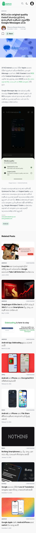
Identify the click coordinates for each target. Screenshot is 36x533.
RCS (32, 73)
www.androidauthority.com (9, 217)
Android (5, 224)
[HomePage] (7, 3)
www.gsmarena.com (7, 218)
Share (11, 33)
